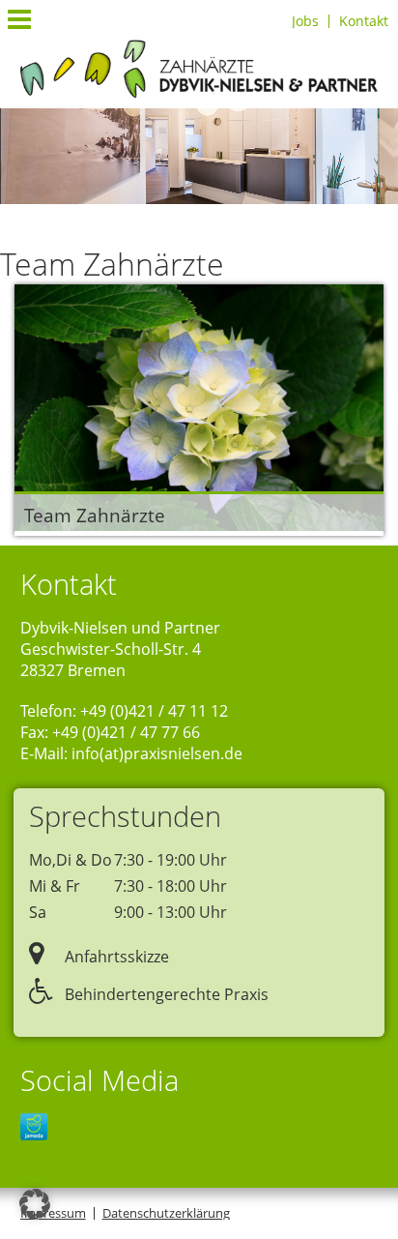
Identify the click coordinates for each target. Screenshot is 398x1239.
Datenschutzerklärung (166, 1213)
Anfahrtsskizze (115, 956)
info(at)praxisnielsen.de (156, 753)
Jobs (305, 21)
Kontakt (363, 21)
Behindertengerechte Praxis (165, 994)
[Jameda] (33, 1128)
